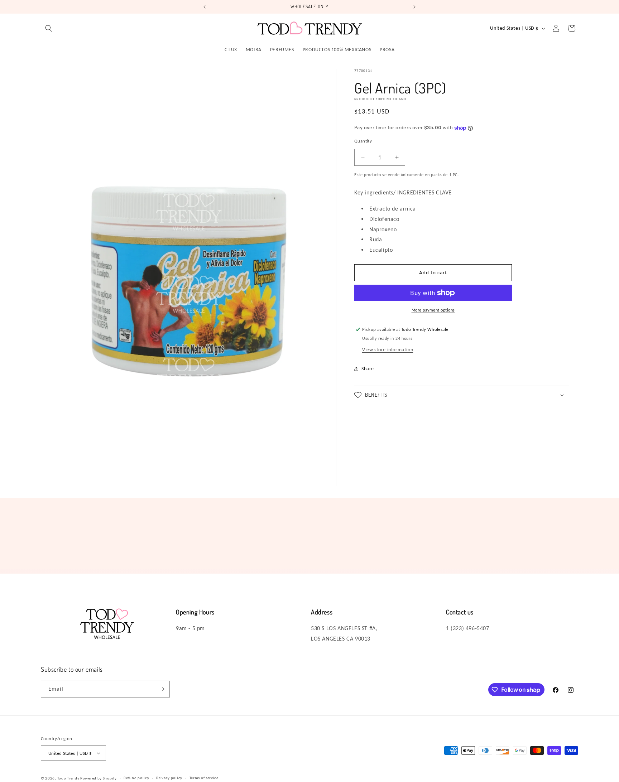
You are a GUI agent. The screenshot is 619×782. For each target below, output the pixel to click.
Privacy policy (169, 778)
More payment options (433, 310)
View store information (387, 350)
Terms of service (204, 778)
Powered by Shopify (98, 778)
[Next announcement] (414, 7)
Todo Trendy (68, 778)
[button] (49, 28)
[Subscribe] (161, 689)
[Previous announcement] (204, 7)
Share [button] (367, 369)
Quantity (363, 141)
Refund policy (136, 778)
